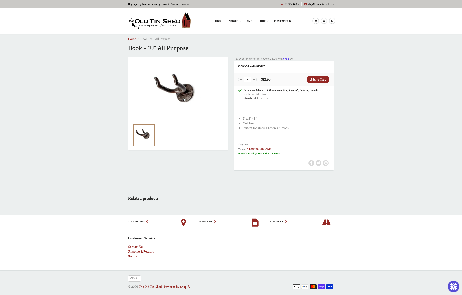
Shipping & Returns (141, 251)
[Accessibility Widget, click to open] (453, 286)
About (233, 21)
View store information (256, 98)
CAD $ (133, 278)
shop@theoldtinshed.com (321, 4)
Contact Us (282, 21)
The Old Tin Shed (150, 287)
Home (219, 21)
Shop (262, 21)
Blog (249, 21)
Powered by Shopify (177, 287)
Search (132, 256)
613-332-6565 (291, 4)
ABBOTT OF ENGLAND (259, 149)
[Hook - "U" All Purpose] (178, 91)
